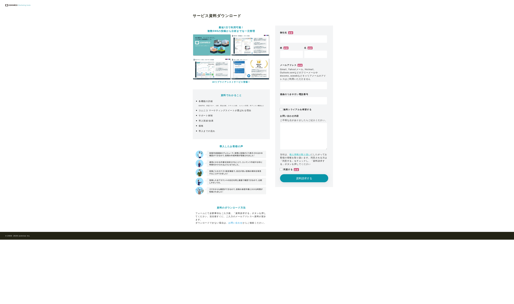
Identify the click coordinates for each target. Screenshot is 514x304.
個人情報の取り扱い (300, 154)
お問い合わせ (235, 222)
